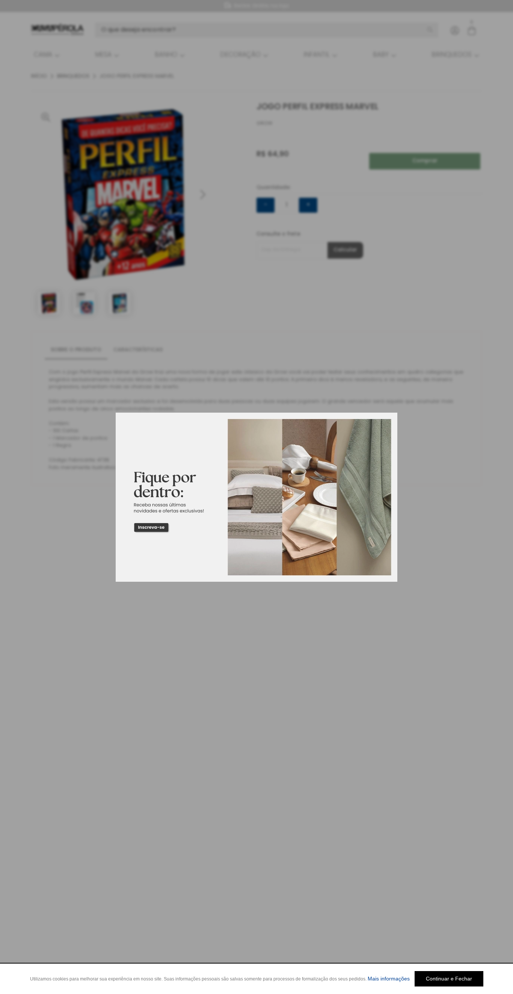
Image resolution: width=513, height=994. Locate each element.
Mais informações (389, 979)
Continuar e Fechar (449, 979)
